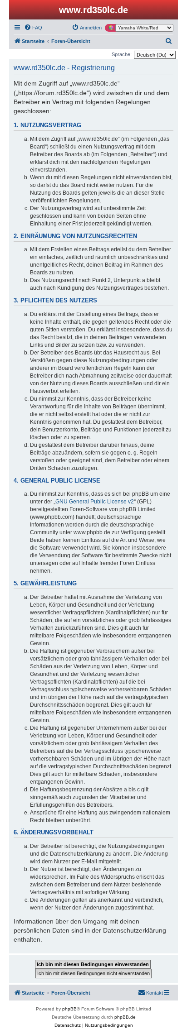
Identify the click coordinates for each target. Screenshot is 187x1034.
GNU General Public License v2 (94, 501)
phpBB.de (125, 1017)
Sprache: (122, 54)
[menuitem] (33, 27)
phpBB (69, 1008)
